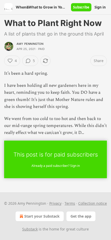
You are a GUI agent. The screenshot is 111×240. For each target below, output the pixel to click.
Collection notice (92, 203)
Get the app (80, 216)
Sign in (100, 7)
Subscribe (81, 7)
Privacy (55, 203)
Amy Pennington (30, 44)
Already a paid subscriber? (55, 166)
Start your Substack (42, 216)
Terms (70, 203)
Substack (30, 229)
